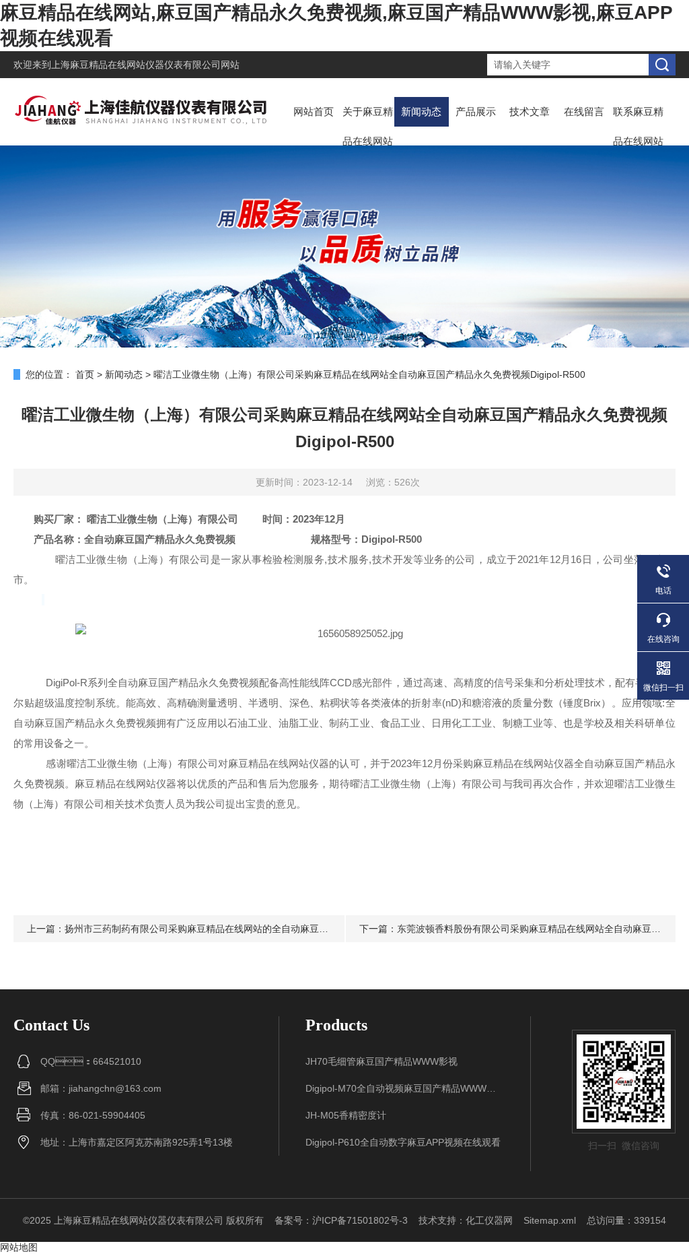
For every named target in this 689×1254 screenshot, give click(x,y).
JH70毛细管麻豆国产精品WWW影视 (381, 1061)
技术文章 (529, 111)
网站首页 (313, 111)
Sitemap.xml (549, 1220)
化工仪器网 (489, 1220)
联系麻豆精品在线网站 (638, 126)
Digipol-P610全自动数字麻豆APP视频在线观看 (403, 1142)
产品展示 (476, 111)
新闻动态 (421, 111)
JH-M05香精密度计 (345, 1115)
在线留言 (584, 111)
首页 (84, 374)
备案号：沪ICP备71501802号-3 (341, 1220)
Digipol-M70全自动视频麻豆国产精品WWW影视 (404, 1088)
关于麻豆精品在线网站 (367, 126)
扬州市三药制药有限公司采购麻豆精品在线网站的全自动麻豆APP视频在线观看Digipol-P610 (256, 928)
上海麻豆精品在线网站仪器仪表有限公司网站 (145, 64)
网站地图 (19, 1247)
